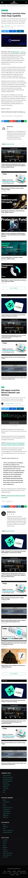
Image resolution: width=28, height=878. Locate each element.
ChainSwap (23, 51)
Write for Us (5, 851)
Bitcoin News (6, 783)
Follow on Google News (8, 830)
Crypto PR (5, 840)
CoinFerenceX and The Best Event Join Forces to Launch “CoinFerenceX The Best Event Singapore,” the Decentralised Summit (13, 166)
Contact (17, 874)
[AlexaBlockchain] (14, 2)
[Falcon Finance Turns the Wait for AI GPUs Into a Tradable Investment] (14, 656)
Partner (4, 843)
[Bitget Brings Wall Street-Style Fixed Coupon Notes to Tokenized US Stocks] (14, 633)
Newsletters (5, 826)
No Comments (5, 27)
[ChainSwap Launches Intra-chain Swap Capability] (14, 40)
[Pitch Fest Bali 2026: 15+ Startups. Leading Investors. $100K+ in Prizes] (14, 248)
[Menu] (2, 2)
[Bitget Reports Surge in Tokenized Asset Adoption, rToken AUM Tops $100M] (14, 270)
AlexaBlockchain (15, 51)
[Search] (26, 2)
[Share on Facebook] (12, 31)
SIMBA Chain (5, 815)
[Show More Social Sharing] (25, 31)
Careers (4, 849)
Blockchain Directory (7, 832)
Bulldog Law (5, 817)
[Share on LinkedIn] (20, 31)
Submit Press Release (7, 853)
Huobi (4, 804)
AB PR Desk (10, 126)
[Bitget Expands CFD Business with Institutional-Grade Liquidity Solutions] (14, 201)
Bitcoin (3, 501)
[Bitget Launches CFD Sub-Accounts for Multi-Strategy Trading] (14, 178)
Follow (4, 828)
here (24, 112)
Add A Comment (14, 288)
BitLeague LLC (9, 501)
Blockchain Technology (8, 777)
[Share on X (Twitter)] (5, 31)
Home (8, 5)
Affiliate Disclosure (23, 873)
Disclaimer (13, 874)
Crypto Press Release (18, 116)
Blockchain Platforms (7, 779)
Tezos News (5, 788)
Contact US (5, 857)
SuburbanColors (6, 809)
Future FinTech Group (7, 807)
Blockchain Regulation (7, 781)
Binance (4, 800)
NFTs (4, 792)
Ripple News (5, 786)
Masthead (5, 847)
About (4, 845)
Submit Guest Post (7, 855)
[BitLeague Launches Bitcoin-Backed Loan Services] (14, 418)
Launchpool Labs (6, 811)
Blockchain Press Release (7, 116)
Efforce (4, 805)
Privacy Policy (15, 873)
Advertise (5, 841)
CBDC (4, 790)
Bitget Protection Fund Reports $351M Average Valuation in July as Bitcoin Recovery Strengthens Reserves (13, 235)
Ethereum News (6, 785)
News (3, 387)
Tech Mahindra (6, 802)
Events (4, 824)
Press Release (4, 10)
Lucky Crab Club (6, 813)
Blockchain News (6, 775)
